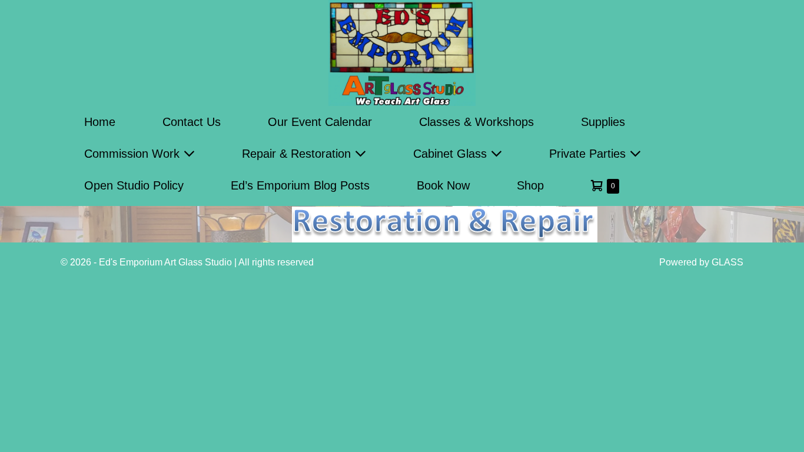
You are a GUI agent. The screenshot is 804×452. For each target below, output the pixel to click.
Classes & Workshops (476, 121)
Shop (530, 185)
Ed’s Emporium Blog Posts (300, 185)
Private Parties (589, 153)
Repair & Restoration (298, 153)
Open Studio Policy (134, 185)
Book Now (443, 185)
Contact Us (191, 121)
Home (99, 121)
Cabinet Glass (451, 153)
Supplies (603, 121)
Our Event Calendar (320, 121)
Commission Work (133, 153)
